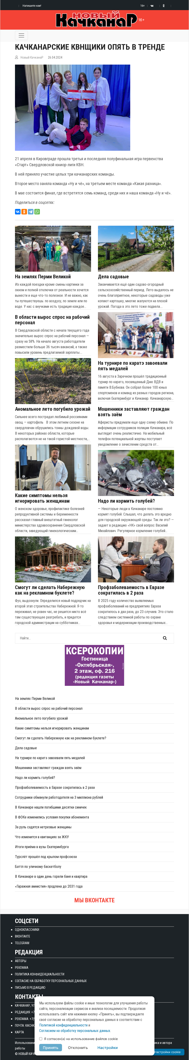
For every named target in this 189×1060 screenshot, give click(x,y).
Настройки (107, 1047)
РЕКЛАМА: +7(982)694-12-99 (34, 1019)
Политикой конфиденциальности (63, 1025)
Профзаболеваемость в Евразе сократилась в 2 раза (131, 590)
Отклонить (78, 1047)
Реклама (21, 967)
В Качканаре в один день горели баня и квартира (51, 876)
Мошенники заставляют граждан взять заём (133, 411)
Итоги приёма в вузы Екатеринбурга (42, 847)
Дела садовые (113, 276)
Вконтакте (22, 936)
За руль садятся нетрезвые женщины (43, 827)
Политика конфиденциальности (39, 974)
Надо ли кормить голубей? (126, 501)
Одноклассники (27, 930)
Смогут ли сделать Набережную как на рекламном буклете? (50, 590)
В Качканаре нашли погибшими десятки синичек (51, 807)
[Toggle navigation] (21, 35)
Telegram (22, 943)
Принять (50, 1047)
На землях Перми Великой (43, 276)
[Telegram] (30, 211)
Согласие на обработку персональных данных (51, 981)
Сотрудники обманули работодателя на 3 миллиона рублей (59, 797)
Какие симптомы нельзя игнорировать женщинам (42, 498)
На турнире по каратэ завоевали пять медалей (132, 365)
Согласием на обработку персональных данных (74, 1031)
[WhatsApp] (37, 211)
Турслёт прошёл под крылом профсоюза (46, 857)
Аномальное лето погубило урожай (52, 409)
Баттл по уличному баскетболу (38, 866)
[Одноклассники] (24, 211)
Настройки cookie (167, 1052)
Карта (19, 1032)
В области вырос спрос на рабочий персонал (52, 319)
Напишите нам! (32, 5)
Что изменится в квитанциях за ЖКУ (42, 837)
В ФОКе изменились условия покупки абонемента (52, 817)
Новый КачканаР (32, 57)
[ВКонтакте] (18, 211)
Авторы (20, 961)
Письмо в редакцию (30, 987)
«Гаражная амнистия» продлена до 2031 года (49, 886)
